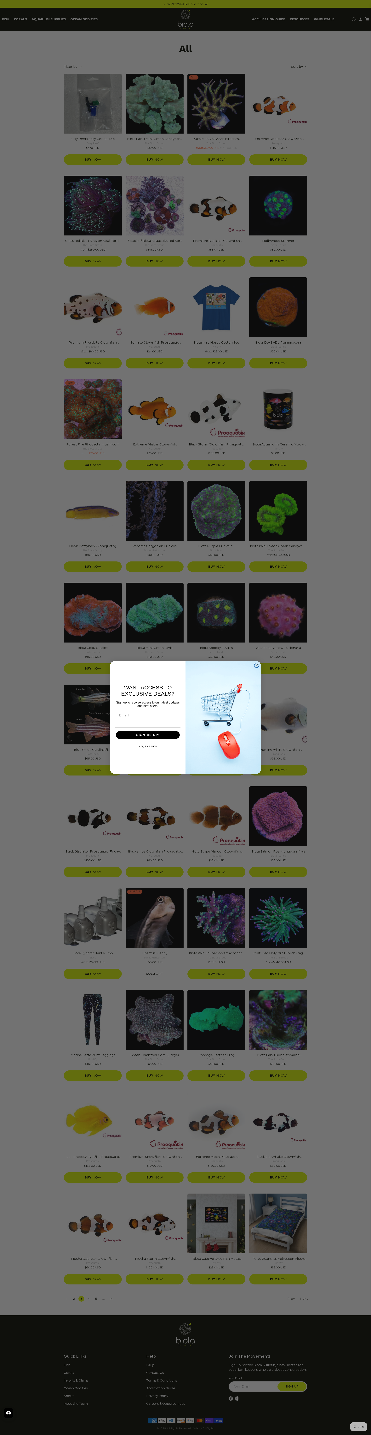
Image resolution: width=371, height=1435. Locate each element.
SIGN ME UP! (148, 735)
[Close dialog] (256, 665)
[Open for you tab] (8, 1413)
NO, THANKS (148, 746)
